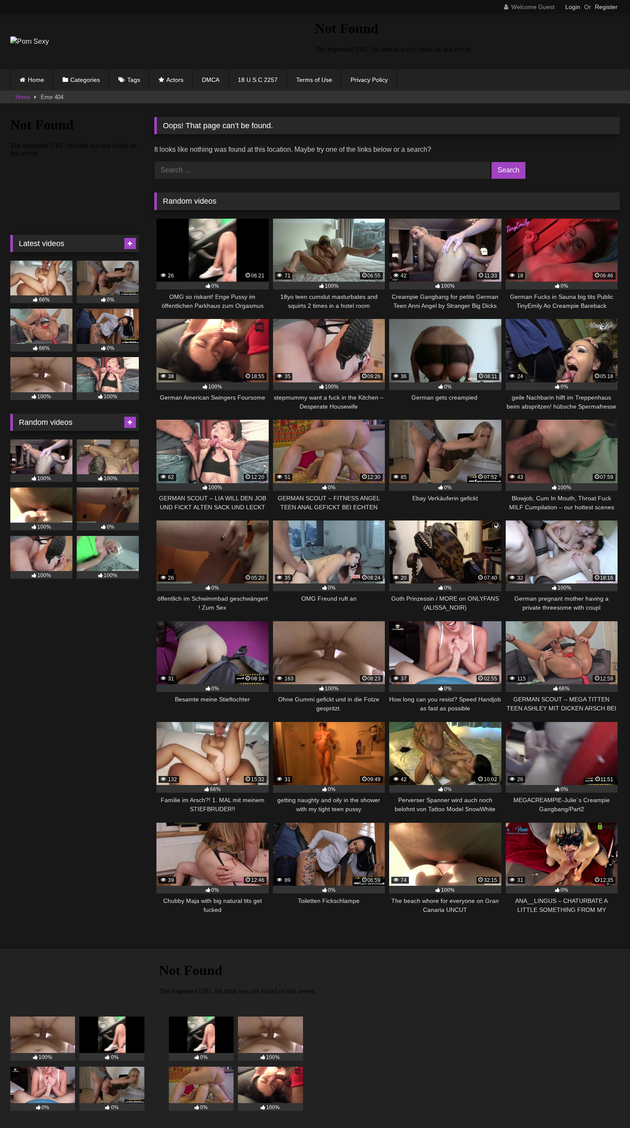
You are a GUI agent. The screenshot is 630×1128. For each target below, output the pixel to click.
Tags (133, 79)
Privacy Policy (369, 79)
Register (606, 6)
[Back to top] (603, 1102)
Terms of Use (314, 79)
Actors (174, 79)
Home (36, 79)
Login (572, 6)
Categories (85, 79)
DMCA (210, 79)
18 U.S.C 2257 (258, 79)
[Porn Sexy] (29, 41)
